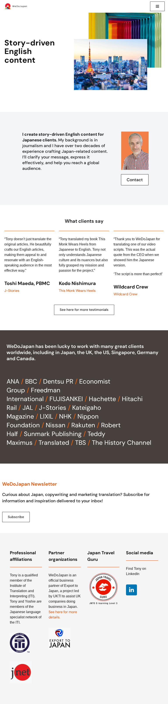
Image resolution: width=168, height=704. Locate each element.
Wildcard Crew (125, 294)
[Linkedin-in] (131, 589)
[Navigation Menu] (157, 6)
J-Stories (11, 290)
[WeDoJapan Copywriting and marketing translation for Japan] (16, 6)
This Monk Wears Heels (77, 290)
